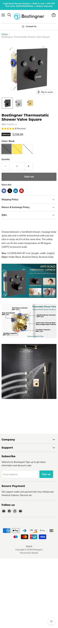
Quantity (6, 159)
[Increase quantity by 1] (28, 166)
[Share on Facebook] (4, 190)
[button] (7, 103)
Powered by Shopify (29, 552)
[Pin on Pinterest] (21, 190)
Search (29, 546)
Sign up (46, 474)
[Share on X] (9, 190)
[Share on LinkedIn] (15, 190)
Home (5, 34)
